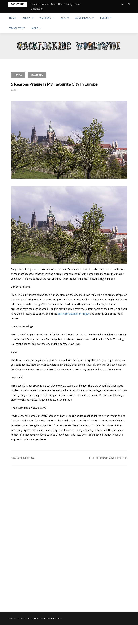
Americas (45, 17)
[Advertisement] (69, 499)
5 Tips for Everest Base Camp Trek (108, 457)
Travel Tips (37, 74)
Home (12, 17)
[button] (122, 4)
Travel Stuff (17, 28)
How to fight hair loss (24, 457)
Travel (18, 74)
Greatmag (45, 618)
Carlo (13, 90)
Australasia (83, 17)
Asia (63, 17)
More (34, 28)
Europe (104, 17)
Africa (26, 17)
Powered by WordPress (19, 618)
